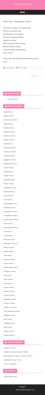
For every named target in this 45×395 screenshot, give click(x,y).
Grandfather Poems (11, 215)
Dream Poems (9, 168)
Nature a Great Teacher (19, 352)
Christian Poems (9, 148)
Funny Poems (8, 196)
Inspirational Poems (11, 227)
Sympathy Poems (10, 299)
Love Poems (10, 68)
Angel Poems (8, 112)
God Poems (8, 200)
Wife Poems (8, 327)
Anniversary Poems (10, 120)
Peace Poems (8, 263)
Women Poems (9, 335)
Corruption (12, 364)
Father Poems (9, 184)
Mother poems (9, 247)
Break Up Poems (10, 136)
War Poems (8, 319)
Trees (13, 348)
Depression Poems (10, 164)
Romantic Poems (10, 271)
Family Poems (9, 176)
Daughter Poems (10, 160)
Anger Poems (8, 116)
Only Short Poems (22, 4)
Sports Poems (9, 287)
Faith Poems (8, 172)
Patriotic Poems (9, 259)
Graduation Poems (10, 212)
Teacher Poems (9, 303)
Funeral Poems (9, 192)
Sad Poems (8, 275)
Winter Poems (9, 331)
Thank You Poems (10, 307)
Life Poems (8, 231)
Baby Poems (8, 124)
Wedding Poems (9, 323)
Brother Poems (9, 140)
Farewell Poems (9, 180)
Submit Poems (13, 99)
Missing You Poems (11, 243)
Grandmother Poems (11, 219)
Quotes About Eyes (10, 377)
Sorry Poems (8, 283)
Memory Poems (9, 239)
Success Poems (9, 295)
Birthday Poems (9, 132)
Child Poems (8, 144)
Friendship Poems (10, 188)
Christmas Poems (10, 152)
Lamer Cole (22, 68)
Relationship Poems (11, 267)
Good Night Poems (10, 204)
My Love (35, 76)
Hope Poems (8, 223)
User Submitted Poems (12, 311)
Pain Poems (8, 255)
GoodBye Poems (10, 208)
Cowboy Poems (9, 156)
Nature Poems (9, 251)
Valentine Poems (10, 315)
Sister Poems (8, 279)
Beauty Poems (9, 128)
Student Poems (9, 291)
